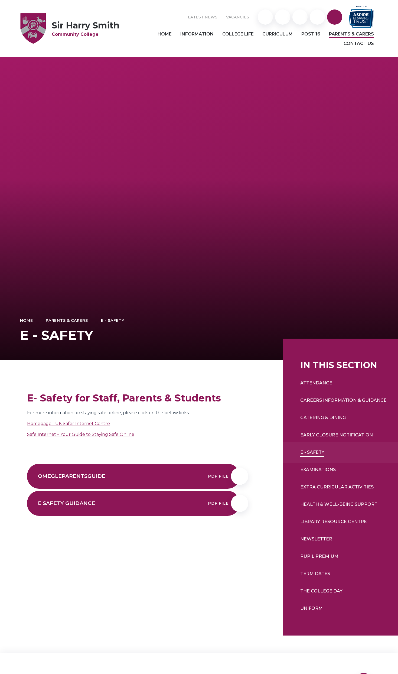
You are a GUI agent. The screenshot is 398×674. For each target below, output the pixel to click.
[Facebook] (317, 17)
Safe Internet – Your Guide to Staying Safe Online (80, 434)
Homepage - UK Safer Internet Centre (68, 423)
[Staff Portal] (282, 17)
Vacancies (237, 17)
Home (26, 320)
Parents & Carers (67, 320)
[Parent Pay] (265, 17)
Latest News (202, 17)
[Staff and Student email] (300, 17)
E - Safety (112, 320)
